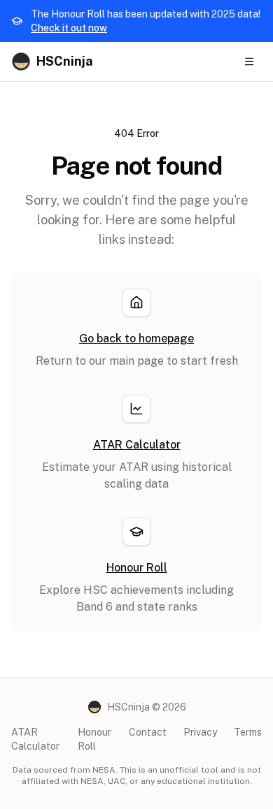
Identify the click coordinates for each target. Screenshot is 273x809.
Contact (148, 732)
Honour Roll (94, 739)
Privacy (200, 732)
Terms (248, 732)
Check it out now (69, 28)
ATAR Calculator (35, 739)
